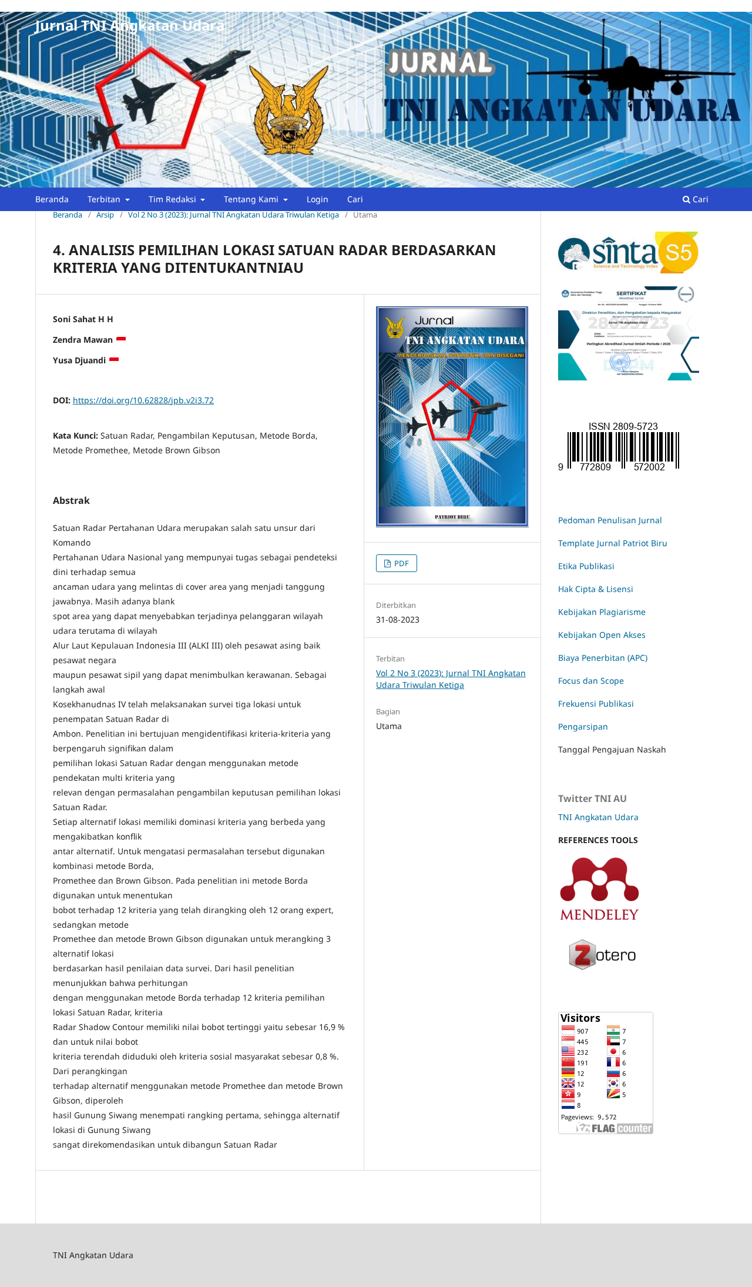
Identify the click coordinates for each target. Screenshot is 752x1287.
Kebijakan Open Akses (602, 634)
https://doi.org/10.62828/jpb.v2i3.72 (143, 400)
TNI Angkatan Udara (598, 817)
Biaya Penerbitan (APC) (602, 657)
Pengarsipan (583, 726)
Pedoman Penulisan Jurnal (610, 520)
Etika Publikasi (586, 565)
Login (317, 199)
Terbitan (105, 199)
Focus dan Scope (591, 680)
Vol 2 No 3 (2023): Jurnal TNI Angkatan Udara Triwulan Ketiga (233, 214)
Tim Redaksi (174, 199)
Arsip (105, 214)
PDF (400, 563)
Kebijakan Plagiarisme (602, 611)
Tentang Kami (252, 199)
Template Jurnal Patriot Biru (612, 543)
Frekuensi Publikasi (596, 703)
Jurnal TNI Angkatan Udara (129, 25)
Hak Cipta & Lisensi (595, 588)
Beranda (52, 199)
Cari (355, 199)
